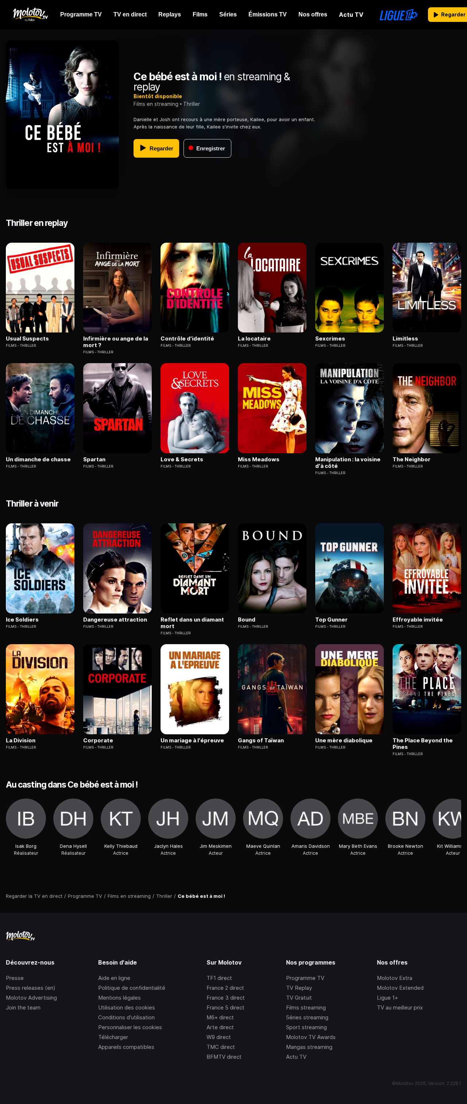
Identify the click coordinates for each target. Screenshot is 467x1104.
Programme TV (305, 977)
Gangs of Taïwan (261, 740)
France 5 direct (225, 1007)
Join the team (23, 1007)
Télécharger (113, 1037)
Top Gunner (331, 619)
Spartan (94, 459)
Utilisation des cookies (126, 1007)
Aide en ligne (114, 977)
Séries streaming (307, 1017)
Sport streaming (306, 1027)
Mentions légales (119, 997)
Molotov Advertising (31, 997)
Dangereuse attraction (115, 619)
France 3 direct (226, 997)
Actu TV (296, 1056)
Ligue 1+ (387, 997)
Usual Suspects (27, 338)
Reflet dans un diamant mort (192, 623)
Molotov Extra (394, 977)
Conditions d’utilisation (126, 1017)
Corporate (98, 740)
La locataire (254, 338)
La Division (20, 740)
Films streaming (306, 1007)
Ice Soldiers (22, 619)
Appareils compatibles (126, 1046)
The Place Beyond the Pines (423, 743)
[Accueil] (30, 14)
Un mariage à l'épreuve (192, 740)
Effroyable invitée (418, 619)
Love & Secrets (182, 459)
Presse (15, 977)
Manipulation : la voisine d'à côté (348, 462)
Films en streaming (156, 104)
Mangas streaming (309, 1046)
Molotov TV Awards (311, 1037)
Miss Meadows (258, 459)
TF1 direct (219, 977)
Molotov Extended (400, 987)
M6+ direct (220, 1017)
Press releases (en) (30, 987)
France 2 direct (225, 987)
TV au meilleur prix (400, 1007)
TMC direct (221, 1046)
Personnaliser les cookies (130, 1027)
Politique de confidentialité (131, 987)
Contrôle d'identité (187, 338)
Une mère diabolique (344, 740)
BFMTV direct (224, 1056)
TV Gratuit (299, 997)
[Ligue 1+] (399, 14)
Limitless (405, 338)
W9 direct (219, 1037)
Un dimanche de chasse (38, 459)
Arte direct (220, 1027)
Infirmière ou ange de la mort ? (115, 342)
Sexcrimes (330, 338)
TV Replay (299, 987)
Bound (246, 619)
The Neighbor (412, 459)
